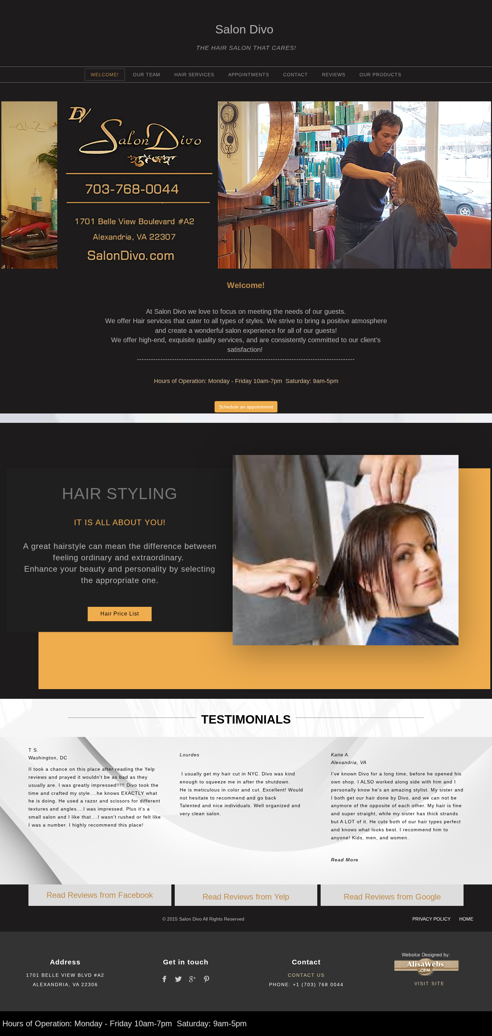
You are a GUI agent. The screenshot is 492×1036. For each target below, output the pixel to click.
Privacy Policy (432, 919)
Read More (344, 859)
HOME (466, 919)
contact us (306, 975)
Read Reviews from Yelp (245, 896)
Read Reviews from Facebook (100, 895)
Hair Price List (119, 614)
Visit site (429, 983)
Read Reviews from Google (392, 896)
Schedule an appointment (246, 406)
